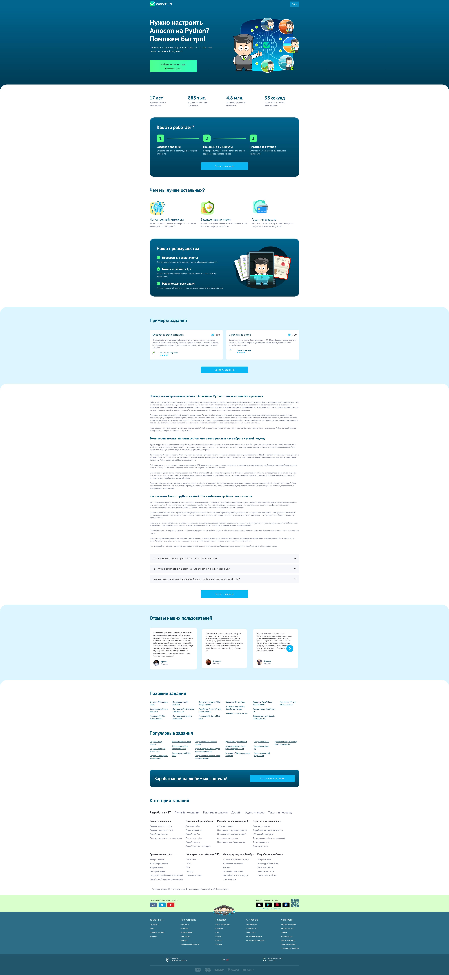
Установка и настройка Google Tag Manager (235, 707)
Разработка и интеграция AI (233, 821)
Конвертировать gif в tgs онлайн (262, 754)
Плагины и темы (194, 875)
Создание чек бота (261, 741)
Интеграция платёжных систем (231, 842)
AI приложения (156, 867)
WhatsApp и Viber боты (267, 863)
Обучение (184, 928)
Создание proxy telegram (156, 742)
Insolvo (218, 936)
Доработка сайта (193, 830)
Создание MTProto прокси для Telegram (237, 754)
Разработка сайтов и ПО (161, 889)
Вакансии (219, 928)
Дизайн (284, 932)
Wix (188, 867)
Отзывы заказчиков (254, 936)
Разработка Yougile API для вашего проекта (210, 710)
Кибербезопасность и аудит (236, 875)
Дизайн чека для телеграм (236, 741)
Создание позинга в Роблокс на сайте (180, 747)
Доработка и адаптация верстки (268, 830)
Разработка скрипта (159, 834)
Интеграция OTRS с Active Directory (157, 717)
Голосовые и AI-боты (266, 875)
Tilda (189, 863)
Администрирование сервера (236, 859)
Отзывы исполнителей (255, 940)
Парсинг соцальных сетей (161, 830)
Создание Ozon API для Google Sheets (262, 703)
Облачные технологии (233, 871)
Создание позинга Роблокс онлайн (206, 742)
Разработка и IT (287, 928)
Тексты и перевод (288, 940)
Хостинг (226, 867)
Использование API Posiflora (180, 703)
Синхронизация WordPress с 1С (264, 710)
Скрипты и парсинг (160, 821)
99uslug (218, 944)
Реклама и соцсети (288, 924)
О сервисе (185, 924)
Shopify (190, 871)
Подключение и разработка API (231, 834)
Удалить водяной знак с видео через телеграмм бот (207, 749)
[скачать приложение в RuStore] (286, 905)
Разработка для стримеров (198, 846)
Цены (152, 928)
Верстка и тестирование (267, 821)
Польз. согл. (251, 932)
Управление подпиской (190, 944)
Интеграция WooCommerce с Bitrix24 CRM (183, 710)
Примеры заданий (157, 932)
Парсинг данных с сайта (161, 826)
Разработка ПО (193, 834)
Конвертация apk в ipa (261, 747)
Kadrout (218, 940)
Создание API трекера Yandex (159, 703)
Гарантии (153, 936)
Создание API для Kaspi (235, 702)
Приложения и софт (161, 854)
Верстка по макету (261, 826)
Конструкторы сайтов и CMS (203, 854)
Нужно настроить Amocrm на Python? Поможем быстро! (208, 889)
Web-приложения (157, 871)
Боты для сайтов (265, 867)
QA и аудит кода (260, 846)
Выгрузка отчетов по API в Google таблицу (209, 703)
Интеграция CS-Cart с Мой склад (209, 717)
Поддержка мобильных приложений (166, 875)
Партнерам (185, 936)
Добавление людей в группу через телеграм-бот (286, 742)
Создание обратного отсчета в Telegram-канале (207, 756)
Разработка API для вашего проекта (288, 703)
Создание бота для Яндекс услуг (157, 749)
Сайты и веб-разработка (200, 821)
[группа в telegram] (162, 905)
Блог (217, 932)
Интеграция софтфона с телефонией (182, 717)
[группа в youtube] (170, 905)
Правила (184, 940)
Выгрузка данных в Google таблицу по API (264, 717)
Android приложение (159, 863)
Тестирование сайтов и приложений (269, 838)
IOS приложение (157, 859)
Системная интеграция (227, 838)
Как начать (154, 924)
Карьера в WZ (252, 928)
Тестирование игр (261, 842)
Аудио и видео (287, 936)
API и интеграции (225, 826)
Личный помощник (288, 944)
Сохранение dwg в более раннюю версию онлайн (235, 747)
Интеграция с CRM (265, 871)
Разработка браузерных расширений (166, 879)
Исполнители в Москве (290, 948)
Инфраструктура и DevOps (238, 854)
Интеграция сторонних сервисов (232, 830)
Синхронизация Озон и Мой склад (159, 710)
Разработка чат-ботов (270, 854)
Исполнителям (186, 932)
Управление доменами (233, 863)
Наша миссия (251, 924)
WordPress (191, 859)
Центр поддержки (222, 924)
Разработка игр (193, 842)
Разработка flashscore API (236, 713)
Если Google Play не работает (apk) (268, 909)
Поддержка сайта (194, 838)
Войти (294, 4)
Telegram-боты (264, 859)
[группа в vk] (153, 905)
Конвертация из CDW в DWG (181, 754)
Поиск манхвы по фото (181, 741)
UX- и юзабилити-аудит (263, 834)
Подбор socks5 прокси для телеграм (159, 756)
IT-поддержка (229, 879)
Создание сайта (193, 826)
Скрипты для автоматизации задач (166, 838)
